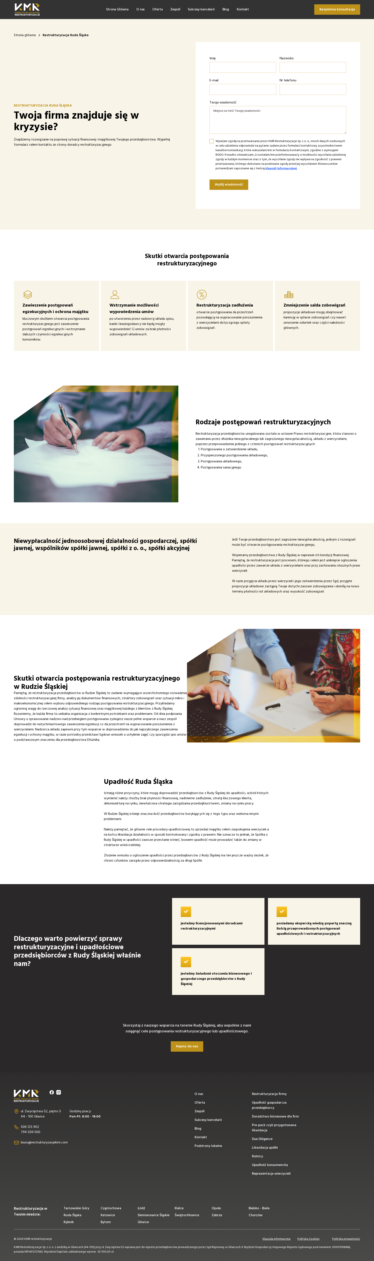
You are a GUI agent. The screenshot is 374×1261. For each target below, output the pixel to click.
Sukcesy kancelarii (201, 9)
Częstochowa (111, 1208)
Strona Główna (117, 9)
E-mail (214, 80)
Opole (216, 1208)
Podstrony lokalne (208, 1146)
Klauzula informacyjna (276, 1239)
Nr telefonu (288, 80)
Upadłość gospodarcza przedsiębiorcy (269, 1105)
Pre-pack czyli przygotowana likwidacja (274, 1127)
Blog (225, 9)
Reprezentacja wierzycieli (271, 1174)
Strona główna (25, 35)
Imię (213, 58)
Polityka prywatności (346, 1239)
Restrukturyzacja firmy (269, 1094)
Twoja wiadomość (223, 102)
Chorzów (256, 1215)
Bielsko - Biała (259, 1208)
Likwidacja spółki (265, 1148)
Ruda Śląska (72, 1215)
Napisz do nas (187, 1046)
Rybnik (69, 1222)
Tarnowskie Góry (76, 1208)
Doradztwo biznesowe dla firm (275, 1116)
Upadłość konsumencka (270, 1165)
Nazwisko (287, 58)
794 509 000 (30, 1132)
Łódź (141, 1208)
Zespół (175, 9)
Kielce (179, 1208)
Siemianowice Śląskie (153, 1215)
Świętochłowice (187, 1215)
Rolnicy (257, 1156)
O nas (140, 9)
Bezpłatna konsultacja (337, 9)
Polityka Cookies (308, 1239)
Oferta (157, 9)
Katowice (108, 1215)
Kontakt (243, 9)
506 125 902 (30, 1127)
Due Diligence (262, 1139)
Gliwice (143, 1222)
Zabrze (217, 1215)
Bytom (106, 1222)
